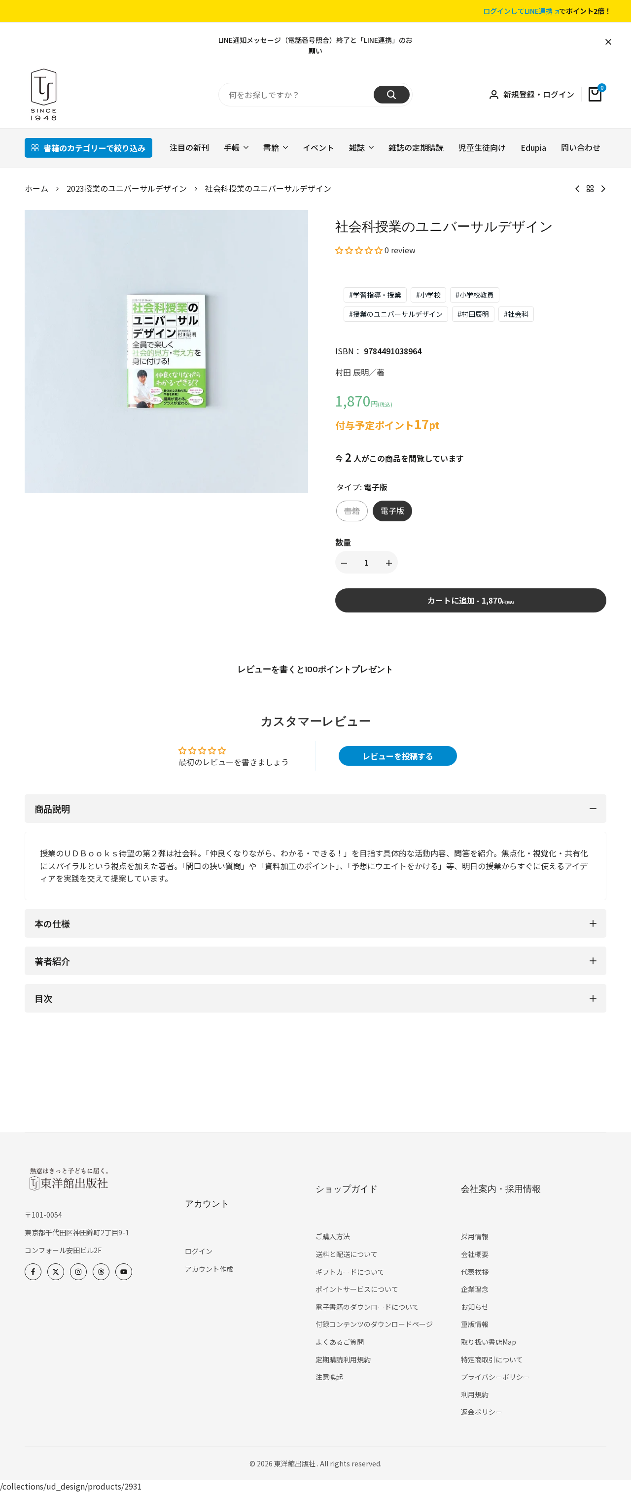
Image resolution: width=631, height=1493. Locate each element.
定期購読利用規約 (343, 1359)
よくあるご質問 (340, 1342)
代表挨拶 (475, 1272)
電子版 (392, 510)
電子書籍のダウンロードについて (367, 1307)
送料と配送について (347, 1254)
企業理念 (475, 1289)
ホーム (36, 188)
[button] (360, 250)
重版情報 (475, 1324)
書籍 (352, 510)
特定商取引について (492, 1359)
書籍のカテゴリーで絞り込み (94, 148)
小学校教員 (475, 295)
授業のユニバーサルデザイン (396, 314)
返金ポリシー (481, 1412)
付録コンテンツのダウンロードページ (374, 1324)
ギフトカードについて (350, 1272)
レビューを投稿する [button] (397, 756)
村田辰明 (473, 314)
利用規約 (475, 1394)
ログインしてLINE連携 (518, 11)
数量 (343, 542)
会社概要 (475, 1254)
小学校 (428, 295)
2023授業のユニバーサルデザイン (127, 188)
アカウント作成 (209, 1269)
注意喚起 (329, 1377)
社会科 (516, 314)
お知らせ (475, 1307)
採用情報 (475, 1236)
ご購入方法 (333, 1236)
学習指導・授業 (375, 295)
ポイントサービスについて (357, 1289)
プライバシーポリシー (495, 1377)
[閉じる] (606, 42)
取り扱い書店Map (488, 1342)
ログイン (198, 1251)
